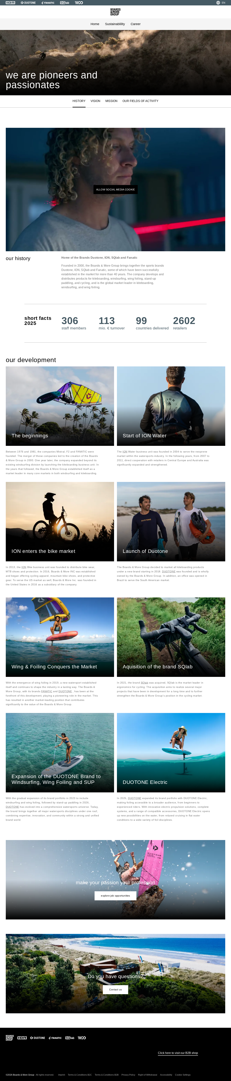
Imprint (61, 1075)
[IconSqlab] (64, 2)
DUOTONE (168, 571)
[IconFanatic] (47, 2)
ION (125, 451)
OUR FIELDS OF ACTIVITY (140, 101)
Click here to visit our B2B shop (178, 1052)
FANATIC (46, 691)
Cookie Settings (183, 1075)
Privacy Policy (128, 1075)
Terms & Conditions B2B (107, 1075)
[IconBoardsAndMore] (115, 12)
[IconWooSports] (79, 2)
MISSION (111, 101)
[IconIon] (10, 2)
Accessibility (166, 1075)
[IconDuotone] (28, 2)
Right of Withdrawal (147, 1075)
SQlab (144, 682)
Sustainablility (115, 24)
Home (95, 24)
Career (136, 24)
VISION (95, 101)
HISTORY (79, 101)
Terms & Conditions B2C (80, 1075)
